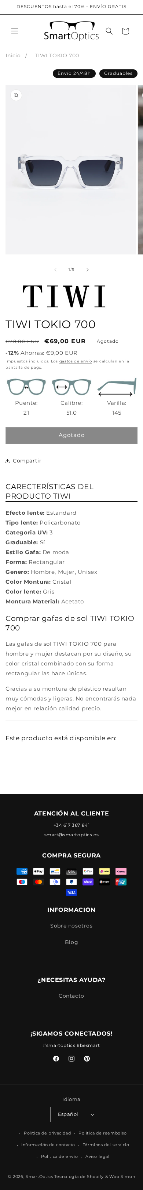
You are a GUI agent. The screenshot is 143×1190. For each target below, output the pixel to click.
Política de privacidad (47, 1133)
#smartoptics (59, 1045)
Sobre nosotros (71, 925)
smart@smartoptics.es (71, 834)
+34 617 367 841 (72, 825)
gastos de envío (75, 361)
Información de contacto (48, 1144)
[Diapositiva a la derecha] (88, 270)
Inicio (13, 55)
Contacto (71, 996)
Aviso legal (97, 1156)
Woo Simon (122, 1176)
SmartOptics (39, 1176)
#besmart (88, 1045)
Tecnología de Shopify (79, 1176)
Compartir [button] (27, 460)
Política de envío (59, 1156)
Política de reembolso (102, 1133)
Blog (71, 942)
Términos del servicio (106, 1144)
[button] (15, 31)
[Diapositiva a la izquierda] (55, 270)
